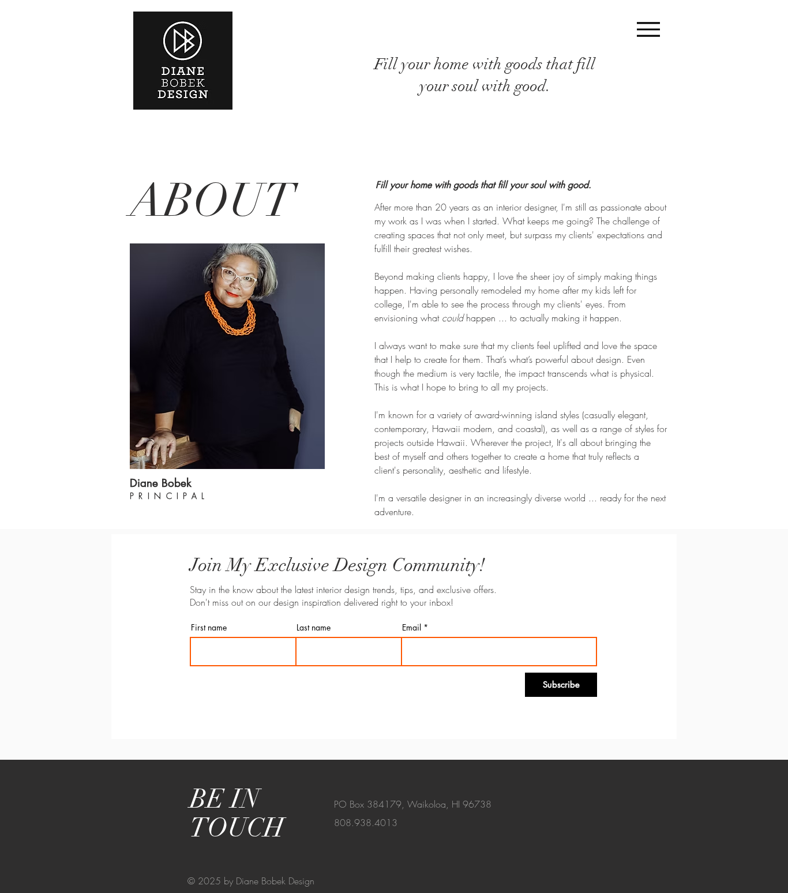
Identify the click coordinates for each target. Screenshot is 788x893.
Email (411, 628)
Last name (314, 628)
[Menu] (648, 29)
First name (209, 628)
